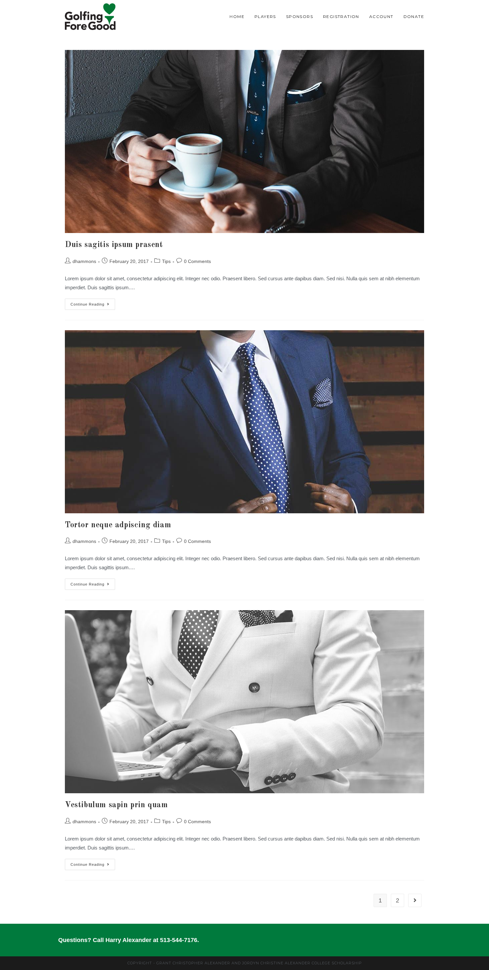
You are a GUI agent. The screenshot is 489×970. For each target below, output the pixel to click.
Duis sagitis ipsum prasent (114, 245)
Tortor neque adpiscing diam (118, 525)
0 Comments (197, 261)
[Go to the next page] (414, 900)
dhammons (84, 261)
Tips (166, 261)
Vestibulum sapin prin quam (116, 805)
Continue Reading (93, 302)
